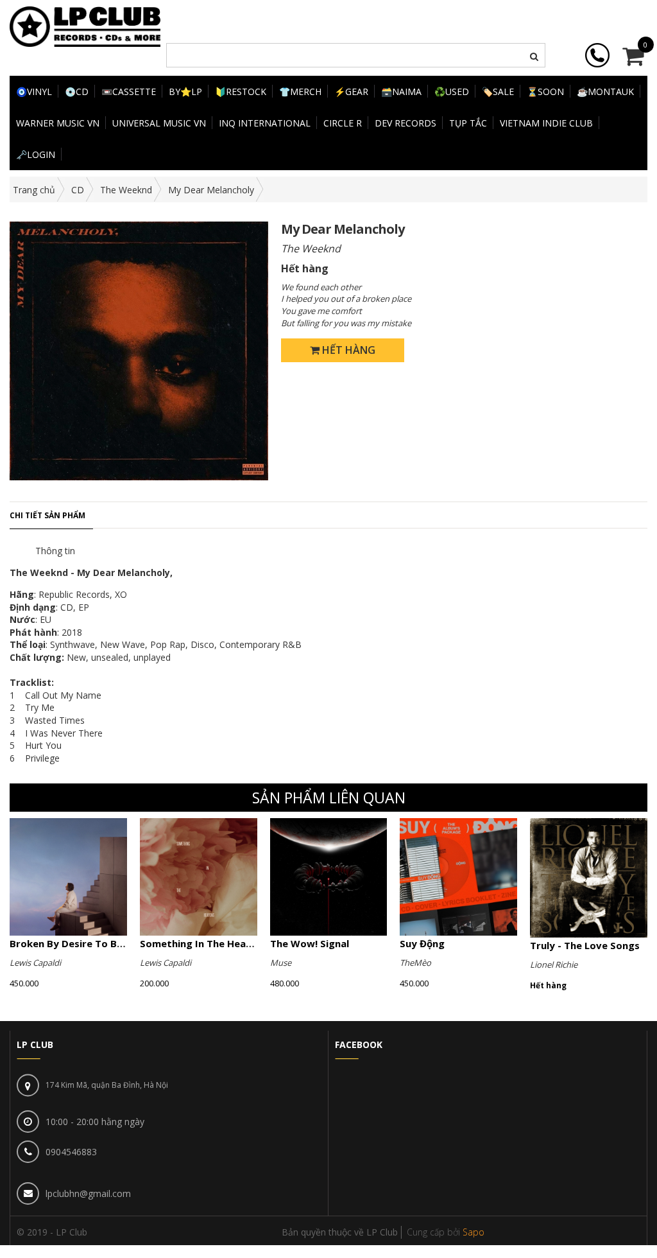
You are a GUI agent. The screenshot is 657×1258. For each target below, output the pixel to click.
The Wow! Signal (309, 943)
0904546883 (71, 1152)
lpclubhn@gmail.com (88, 1193)
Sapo (473, 1232)
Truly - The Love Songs (585, 945)
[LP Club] (85, 25)
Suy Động (422, 943)
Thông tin (55, 551)
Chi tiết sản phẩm (47, 515)
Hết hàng (347, 350)
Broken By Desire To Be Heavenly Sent (102, 943)
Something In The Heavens (204, 943)
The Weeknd (126, 190)
